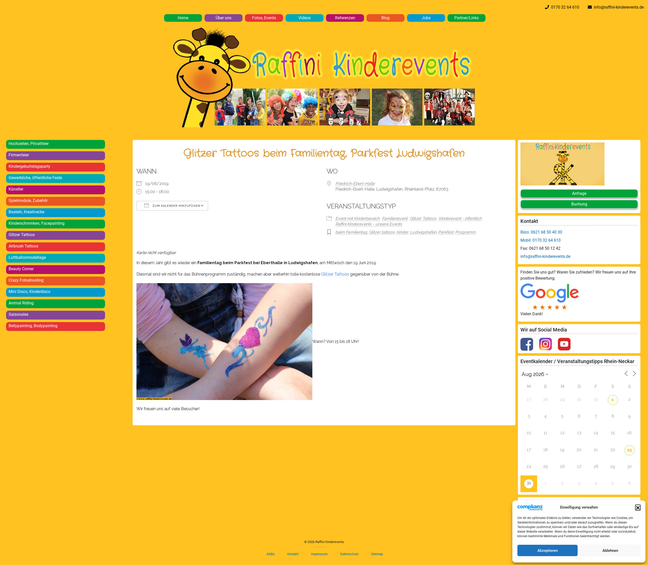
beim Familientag (351, 232)
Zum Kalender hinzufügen (175, 205)
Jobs (426, 17)
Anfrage (579, 193)
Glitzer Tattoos (22, 234)
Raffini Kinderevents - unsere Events (368, 224)
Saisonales (18, 314)
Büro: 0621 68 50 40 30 (541, 232)
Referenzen (345, 17)
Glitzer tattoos (382, 232)
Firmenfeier (19, 155)
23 (629, 450)
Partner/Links (466, 17)
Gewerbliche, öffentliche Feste (35, 177)
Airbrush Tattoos (23, 246)
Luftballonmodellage (27, 257)
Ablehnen (610, 550)
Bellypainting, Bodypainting (33, 325)
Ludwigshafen (423, 232)
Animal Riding (21, 303)
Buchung (579, 204)
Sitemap (377, 554)
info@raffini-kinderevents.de (618, 7)
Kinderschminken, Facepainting (37, 223)
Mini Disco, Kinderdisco (29, 291)
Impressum (319, 554)
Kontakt (292, 554)
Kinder (402, 232)
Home (183, 17)
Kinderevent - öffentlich (460, 218)
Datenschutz (349, 554)
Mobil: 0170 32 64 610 (540, 240)
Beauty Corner (21, 268)
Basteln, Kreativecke (26, 212)
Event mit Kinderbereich (357, 218)
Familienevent (395, 218)
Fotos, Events (264, 17)
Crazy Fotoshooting (26, 280)
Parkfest (445, 232)
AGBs (271, 554)
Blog (385, 17)
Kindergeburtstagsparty (29, 166)
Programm (465, 232)
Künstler (16, 189)
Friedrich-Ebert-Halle (355, 183)
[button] (637, 507)
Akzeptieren (547, 550)
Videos (304, 17)
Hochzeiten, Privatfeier (29, 143)
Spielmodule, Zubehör (28, 200)
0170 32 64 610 (564, 7)
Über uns (223, 17)
